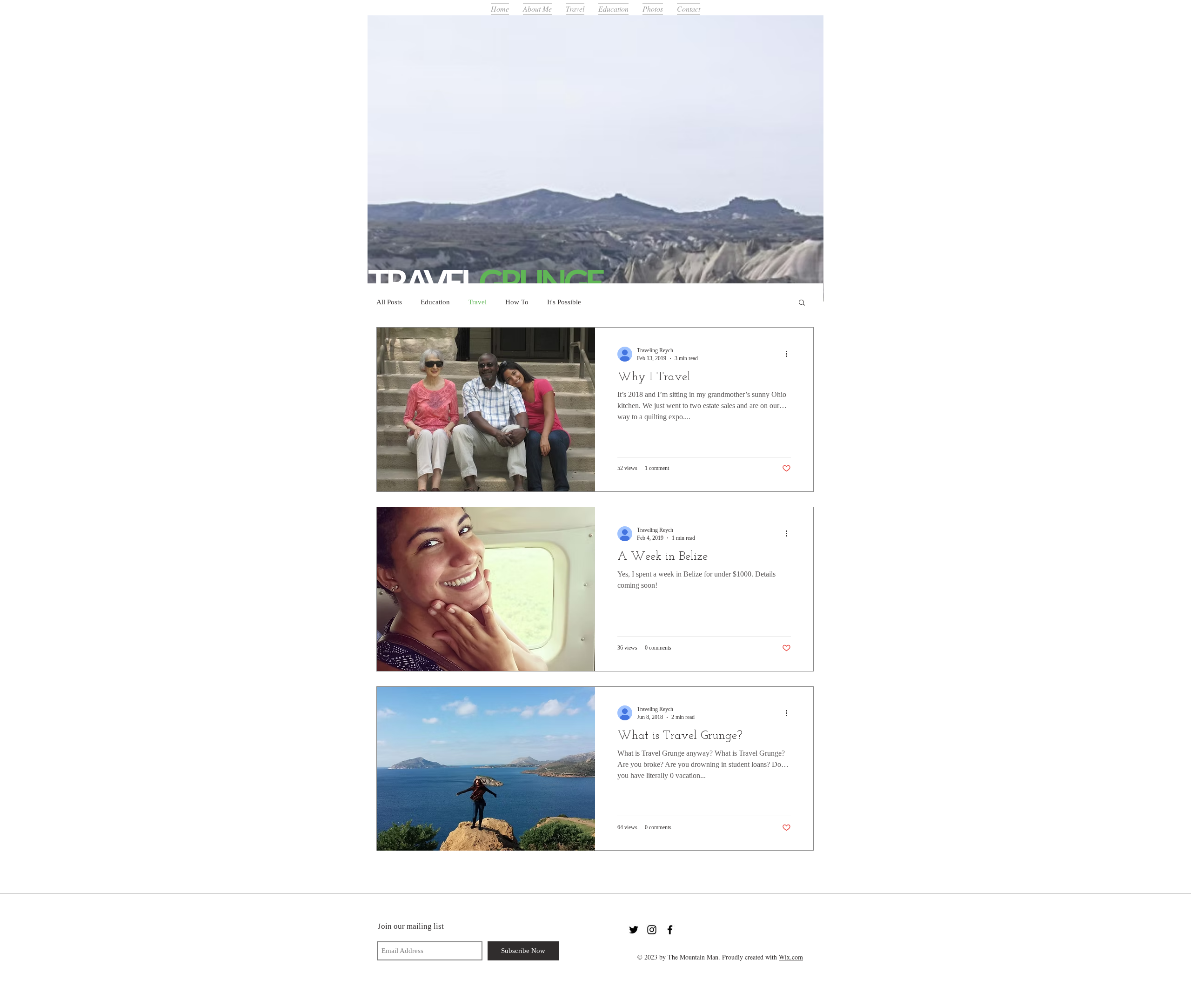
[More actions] (789, 354)
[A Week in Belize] (486, 589)
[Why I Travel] (486, 409)
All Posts (389, 302)
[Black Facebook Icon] (670, 930)
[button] (801, 303)
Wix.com (791, 957)
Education (435, 302)
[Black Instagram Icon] (652, 930)
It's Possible (564, 302)
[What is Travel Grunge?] (486, 769)
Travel (477, 302)
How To (517, 302)
